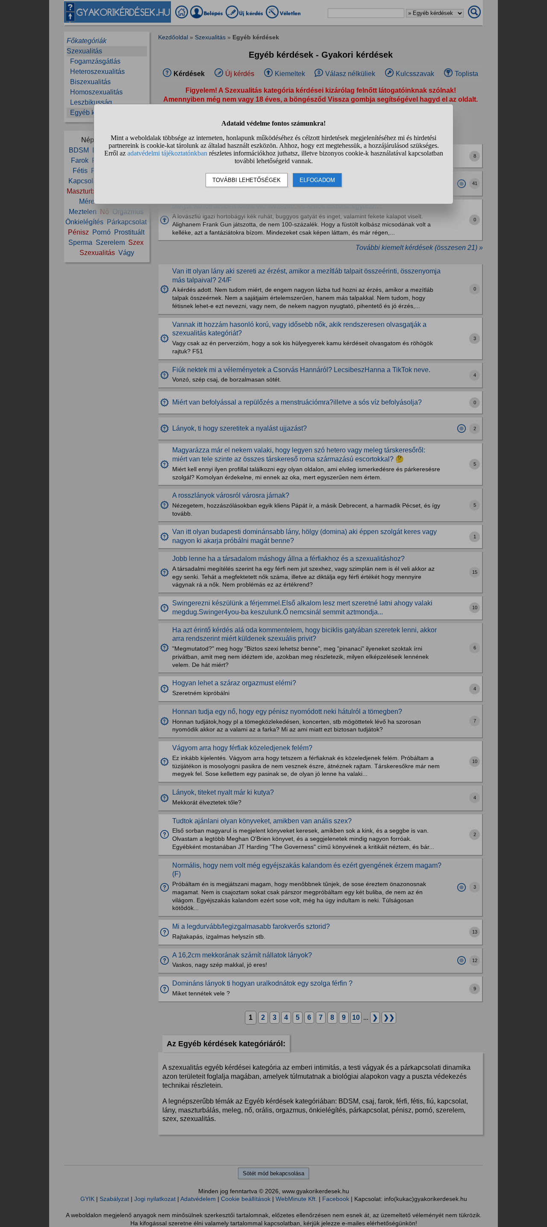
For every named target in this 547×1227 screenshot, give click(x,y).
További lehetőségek (246, 180)
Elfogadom (317, 180)
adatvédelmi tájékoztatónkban (167, 153)
